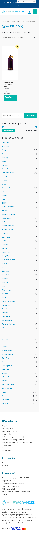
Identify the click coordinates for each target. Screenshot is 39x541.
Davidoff (5, 195)
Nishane (5, 313)
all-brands (5, 142)
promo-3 (5, 339)
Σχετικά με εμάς (8, 428)
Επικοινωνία (6, 451)
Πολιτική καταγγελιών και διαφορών (15, 437)
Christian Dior (7, 188)
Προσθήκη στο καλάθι (9, 98)
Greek (22, 2)
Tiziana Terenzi (7, 354)
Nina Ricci (5, 309)
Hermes (5, 248)
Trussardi (5, 362)
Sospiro (4, 347)
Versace (5, 373)
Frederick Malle (7, 229)
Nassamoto (6, 305)
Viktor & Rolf (6, 377)
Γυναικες (5, 403)
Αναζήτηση (31, 115)
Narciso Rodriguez (8, 301)
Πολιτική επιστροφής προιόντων (14, 440)
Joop (3, 267)
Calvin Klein (6, 169)
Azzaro (4, 154)
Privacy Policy (6, 434)
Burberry (5, 158)
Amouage (5, 146)
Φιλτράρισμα (8, 130)
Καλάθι (4, 448)
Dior (3, 199)
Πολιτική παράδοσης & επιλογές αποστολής (18, 442)
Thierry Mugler (7, 350)
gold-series (6, 237)
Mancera (5, 279)
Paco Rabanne (7, 320)
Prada (4, 328)
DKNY (4, 203)
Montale (5, 294)
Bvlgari (4, 161)
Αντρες (4, 392)
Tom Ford (5, 358)
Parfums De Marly (8, 324)
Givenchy (5, 233)
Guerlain (5, 245)
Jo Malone (5, 263)
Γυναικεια (5, 400)
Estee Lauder (6, 218)
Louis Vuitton (6, 275)
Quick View (10, 79)
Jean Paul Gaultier (8, 260)
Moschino (5, 297)
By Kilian (5, 165)
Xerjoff (4, 381)
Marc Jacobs (6, 282)
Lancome (5, 271)
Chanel (4, 180)
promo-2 (5, 335)
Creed (4, 192)
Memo (4, 286)
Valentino (5, 369)
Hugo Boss (6, 252)
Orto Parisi (6, 316)
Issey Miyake (6, 256)
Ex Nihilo (5, 222)
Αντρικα (5, 396)
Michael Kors (6, 290)
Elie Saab (5, 211)
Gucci (4, 241)
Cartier (4, 176)
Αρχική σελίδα (6, 21)
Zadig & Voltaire (7, 388)
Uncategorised (7, 366)
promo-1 (5, 332)
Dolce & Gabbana (8, 207)
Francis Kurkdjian (8, 226)
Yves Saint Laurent (8, 384)
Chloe (4, 184)
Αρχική (4, 426)
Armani (4, 150)
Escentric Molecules (9, 214)
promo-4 (5, 343)
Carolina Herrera (8, 173)
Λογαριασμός (6, 445)
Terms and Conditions (10, 431)
